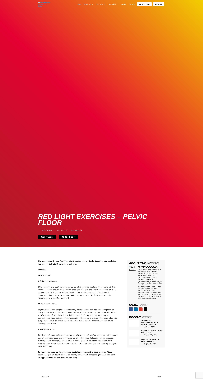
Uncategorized (76, 230)
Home (79, 4)
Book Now (158, 4)
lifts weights (56, 309)
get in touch (54, 355)
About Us (87, 4)
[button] (131, 309)
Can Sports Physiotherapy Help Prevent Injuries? (149, 323)
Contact (132, 4)
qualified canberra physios (92, 355)
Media (123, 4)
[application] (92, 4)
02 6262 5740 (144, 4)
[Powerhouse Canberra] (44, 4)
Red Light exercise (58, 264)
